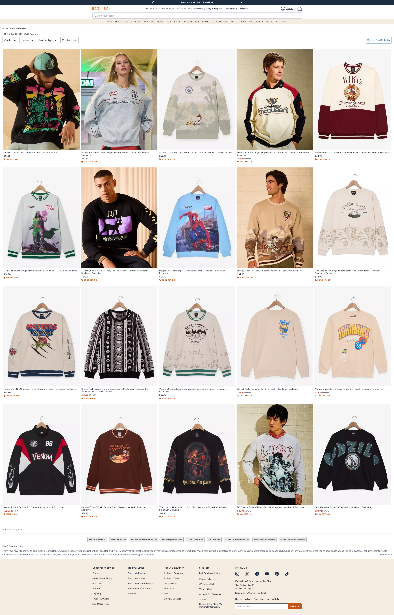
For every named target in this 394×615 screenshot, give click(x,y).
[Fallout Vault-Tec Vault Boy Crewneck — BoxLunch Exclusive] (275, 336)
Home (205, 21)
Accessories (191, 21)
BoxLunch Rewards (137, 573)
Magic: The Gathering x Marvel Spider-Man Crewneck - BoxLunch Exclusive (192, 271)
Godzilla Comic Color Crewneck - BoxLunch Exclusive (30, 152)
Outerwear (214, 539)
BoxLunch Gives (171, 578)
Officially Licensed (172, 598)
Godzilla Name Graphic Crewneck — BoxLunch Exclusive (343, 507)
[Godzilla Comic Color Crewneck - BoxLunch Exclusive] (41, 99)
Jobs (166, 593)
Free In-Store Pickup (102, 578)
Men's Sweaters (97, 539)
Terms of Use (205, 589)
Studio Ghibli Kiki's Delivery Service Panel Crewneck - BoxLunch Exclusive (352, 152)
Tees (169, 21)
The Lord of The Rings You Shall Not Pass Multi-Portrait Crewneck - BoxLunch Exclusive (193, 508)
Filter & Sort (71, 40)
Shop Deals (231, 8)
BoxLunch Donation (173, 573)
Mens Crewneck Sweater (144, 539)
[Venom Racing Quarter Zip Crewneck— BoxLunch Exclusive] (41, 454)
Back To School (276, 21)
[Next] (241, 2)
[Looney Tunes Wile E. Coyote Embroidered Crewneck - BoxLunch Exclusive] (119, 454)
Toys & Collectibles (128, 21)
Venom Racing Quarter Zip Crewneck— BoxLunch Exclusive (33, 507)
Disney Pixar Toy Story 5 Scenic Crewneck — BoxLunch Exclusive (270, 270)
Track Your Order (100, 598)
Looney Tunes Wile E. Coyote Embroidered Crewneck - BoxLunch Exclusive (114, 508)
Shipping (96, 593)
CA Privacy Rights (208, 584)
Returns (96, 588)
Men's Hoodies (195, 539)
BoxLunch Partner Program (141, 583)
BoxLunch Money (136, 578)
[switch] (379, 40)
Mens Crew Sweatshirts (292, 539)
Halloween (256, 21)
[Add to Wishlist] (76, 52)
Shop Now (217, 2)
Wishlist (132, 593)
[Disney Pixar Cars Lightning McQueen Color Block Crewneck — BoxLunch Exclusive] (275, 99)
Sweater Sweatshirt (264, 539)
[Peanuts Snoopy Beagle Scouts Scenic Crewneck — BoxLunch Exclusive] (197, 99)
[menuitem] (300, 8)
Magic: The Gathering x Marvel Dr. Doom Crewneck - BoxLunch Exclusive (40, 270)
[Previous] (153, 2)
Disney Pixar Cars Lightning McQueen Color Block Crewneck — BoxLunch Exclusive (274, 153)
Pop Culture (220, 21)
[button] (287, 9)
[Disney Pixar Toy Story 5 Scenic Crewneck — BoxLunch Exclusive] (275, 217)
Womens (149, 21)
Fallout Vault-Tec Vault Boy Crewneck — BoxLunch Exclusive (267, 389)
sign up (295, 606)
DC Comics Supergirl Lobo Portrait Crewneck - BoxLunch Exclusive (270, 507)
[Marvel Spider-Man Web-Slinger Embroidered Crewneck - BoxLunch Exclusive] (119, 99)
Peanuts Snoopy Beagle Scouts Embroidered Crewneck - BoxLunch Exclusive (193, 390)
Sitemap (203, 599)
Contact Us (98, 573)
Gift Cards (97, 583)
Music (234, 21)
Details (244, 8)
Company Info (170, 583)
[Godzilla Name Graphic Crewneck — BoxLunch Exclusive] (352, 454)
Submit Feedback (257, 592)
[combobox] (197, 15)
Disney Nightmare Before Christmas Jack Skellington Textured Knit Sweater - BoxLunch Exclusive (115, 390)
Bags (177, 21)
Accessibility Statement (210, 594)
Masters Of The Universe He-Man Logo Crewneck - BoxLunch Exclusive (40, 389)
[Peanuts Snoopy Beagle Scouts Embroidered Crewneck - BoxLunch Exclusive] (197, 336)
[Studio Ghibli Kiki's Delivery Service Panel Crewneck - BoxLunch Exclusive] (352, 99)
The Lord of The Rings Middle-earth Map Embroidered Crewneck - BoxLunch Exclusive (348, 271)
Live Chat (267, 581)
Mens (160, 21)
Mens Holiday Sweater (237, 539)
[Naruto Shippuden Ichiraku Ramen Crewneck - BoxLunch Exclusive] (352, 336)
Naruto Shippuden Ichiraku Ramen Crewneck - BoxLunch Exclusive (348, 389)
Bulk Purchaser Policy (209, 573)
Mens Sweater (118, 539)
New (109, 21)
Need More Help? (100, 603)
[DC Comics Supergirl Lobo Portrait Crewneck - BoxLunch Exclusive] (275, 454)
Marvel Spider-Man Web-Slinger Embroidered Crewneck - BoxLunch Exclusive (115, 153)
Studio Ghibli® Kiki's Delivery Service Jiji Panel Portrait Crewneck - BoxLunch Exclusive (115, 271)
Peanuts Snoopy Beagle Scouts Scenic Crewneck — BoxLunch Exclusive (195, 152)
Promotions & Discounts (140, 588)
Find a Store (169, 588)
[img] (237, 574)
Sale (244, 21)
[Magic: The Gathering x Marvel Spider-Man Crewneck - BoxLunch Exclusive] (197, 217)
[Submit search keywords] (94, 15)
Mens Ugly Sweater (172, 539)
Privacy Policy (205, 579)
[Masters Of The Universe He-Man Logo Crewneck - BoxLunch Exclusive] (41, 336)
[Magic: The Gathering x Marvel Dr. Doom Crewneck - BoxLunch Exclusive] (41, 217)
